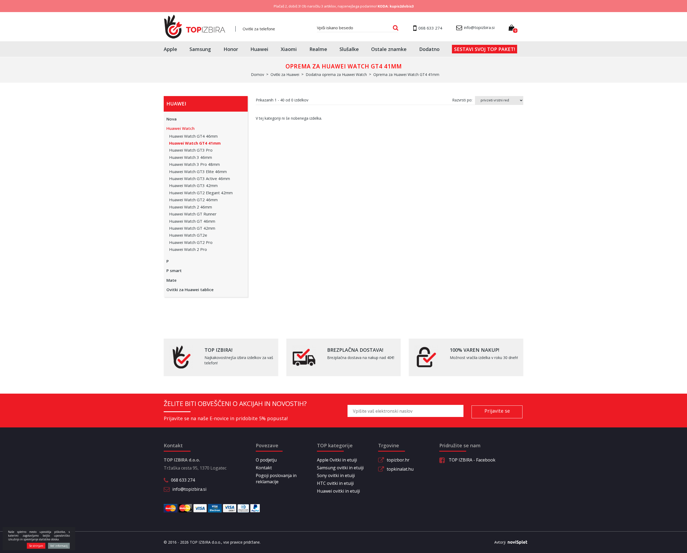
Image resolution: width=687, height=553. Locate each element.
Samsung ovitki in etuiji (340, 468)
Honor (231, 49)
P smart (174, 270)
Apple (170, 49)
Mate (171, 280)
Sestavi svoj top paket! (484, 49)
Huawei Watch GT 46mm (192, 221)
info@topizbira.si (189, 489)
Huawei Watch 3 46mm (190, 157)
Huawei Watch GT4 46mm (193, 136)
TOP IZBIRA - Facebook (471, 460)
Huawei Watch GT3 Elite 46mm (198, 171)
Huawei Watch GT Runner (193, 214)
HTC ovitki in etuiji (335, 483)
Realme (318, 49)
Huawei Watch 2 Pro (188, 249)
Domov (257, 74)
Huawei (259, 49)
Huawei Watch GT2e (188, 235)
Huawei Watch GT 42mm (192, 228)
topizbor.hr (398, 460)
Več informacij (59, 546)
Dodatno (429, 49)
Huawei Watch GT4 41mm (195, 143)
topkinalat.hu (400, 469)
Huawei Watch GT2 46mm (193, 199)
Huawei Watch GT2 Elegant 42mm (201, 192)
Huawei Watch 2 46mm (190, 207)
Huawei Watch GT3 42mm (193, 185)
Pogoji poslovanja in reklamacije (276, 479)
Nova (171, 119)
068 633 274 (183, 480)
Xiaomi (289, 49)
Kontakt (264, 468)
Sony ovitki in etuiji (336, 475)
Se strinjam (36, 546)
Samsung (200, 49)
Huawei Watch (180, 128)
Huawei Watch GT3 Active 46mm (199, 178)
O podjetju (266, 460)
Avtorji (500, 542)
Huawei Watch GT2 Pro (191, 242)
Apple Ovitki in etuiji (337, 460)
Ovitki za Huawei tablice (190, 289)
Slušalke (349, 49)
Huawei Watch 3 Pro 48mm (194, 164)
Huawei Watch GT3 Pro (191, 150)
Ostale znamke (389, 49)
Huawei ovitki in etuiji (338, 491)
